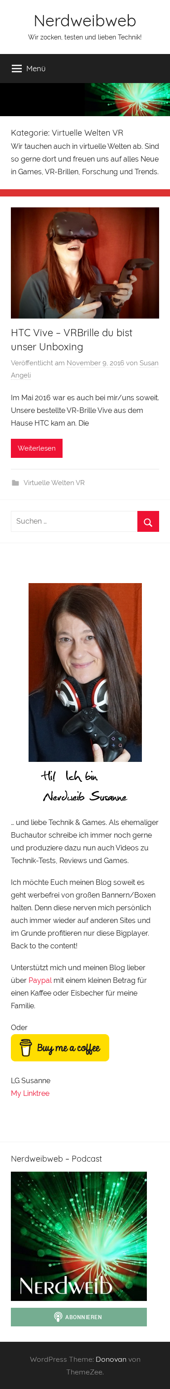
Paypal (40, 980)
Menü (36, 68)
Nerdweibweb (85, 20)
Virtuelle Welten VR (54, 483)
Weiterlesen (37, 448)
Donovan (111, 1359)
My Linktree (30, 1093)
